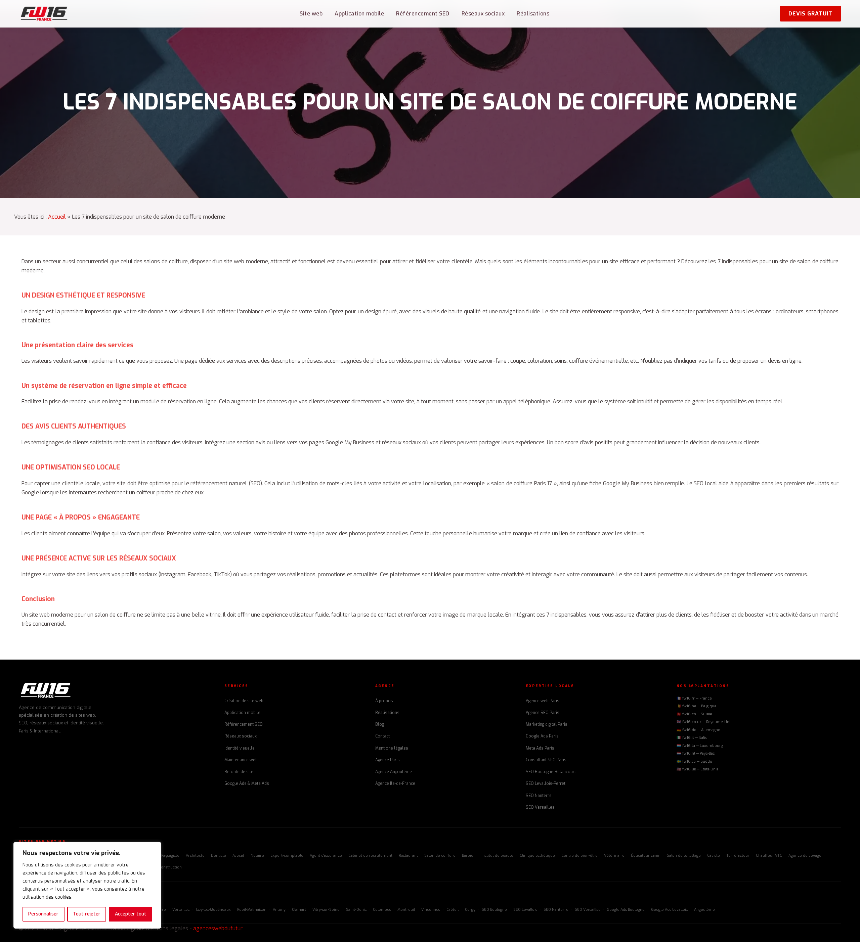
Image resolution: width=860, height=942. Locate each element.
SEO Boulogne (494, 909)
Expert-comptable (286, 855)
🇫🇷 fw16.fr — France (694, 698)
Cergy (470, 909)
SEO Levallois (525, 909)
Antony (279, 909)
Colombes (382, 909)
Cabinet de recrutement (370, 855)
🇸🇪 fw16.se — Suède (694, 761)
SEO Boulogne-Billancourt (551, 771)
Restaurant (408, 855)
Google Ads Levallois (669, 909)
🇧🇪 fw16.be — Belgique (697, 706)
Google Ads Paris (542, 736)
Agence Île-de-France (395, 783)
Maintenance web (241, 760)
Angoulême (704, 909)
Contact (382, 736)
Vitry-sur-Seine (326, 909)
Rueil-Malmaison (251, 909)
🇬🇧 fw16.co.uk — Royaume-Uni (703, 721)
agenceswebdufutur (218, 928)
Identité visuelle (239, 748)
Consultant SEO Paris (546, 760)
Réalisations (533, 13)
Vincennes (430, 909)
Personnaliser (43, 914)
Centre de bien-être (579, 855)
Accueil (57, 216)
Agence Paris (387, 760)
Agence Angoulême (393, 771)
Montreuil (406, 909)
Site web (311, 13)
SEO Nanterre (539, 795)
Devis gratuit (810, 13)
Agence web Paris (542, 701)
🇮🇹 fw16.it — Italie (692, 737)
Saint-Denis (356, 909)
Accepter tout (130, 914)
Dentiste (218, 855)
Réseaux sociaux (483, 13)
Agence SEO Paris (542, 712)
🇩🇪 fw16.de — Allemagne (698, 729)
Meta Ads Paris (540, 748)
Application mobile (359, 13)
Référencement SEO (422, 13)
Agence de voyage (804, 855)
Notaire (257, 855)
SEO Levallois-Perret (545, 783)
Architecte (195, 855)
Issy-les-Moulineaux (213, 909)
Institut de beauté (497, 855)
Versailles (180, 909)
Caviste (713, 855)
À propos (384, 701)
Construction (170, 867)
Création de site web (243, 701)
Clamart (299, 909)
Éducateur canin (645, 855)
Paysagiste (170, 855)
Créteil (452, 909)
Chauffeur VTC (769, 855)
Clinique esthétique (537, 855)
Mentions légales (391, 748)
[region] (87, 885)
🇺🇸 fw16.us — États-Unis (697, 769)
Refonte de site (238, 771)
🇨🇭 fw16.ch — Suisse (694, 714)
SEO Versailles (540, 807)
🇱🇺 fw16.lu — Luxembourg (700, 745)
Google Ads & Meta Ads (246, 783)
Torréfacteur (737, 855)
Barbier (468, 855)
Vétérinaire (614, 855)
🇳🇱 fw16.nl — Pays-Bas (696, 753)
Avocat (238, 855)
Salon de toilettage (684, 855)
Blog (379, 724)
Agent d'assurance (326, 855)
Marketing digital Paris (546, 724)
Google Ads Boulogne (626, 909)
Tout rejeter (86, 914)
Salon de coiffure (440, 855)
